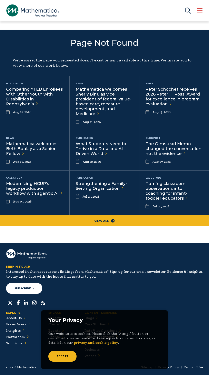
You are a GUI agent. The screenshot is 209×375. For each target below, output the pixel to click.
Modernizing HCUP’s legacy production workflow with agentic (32, 188)
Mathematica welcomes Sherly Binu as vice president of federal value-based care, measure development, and (103, 101)
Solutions (14, 343)
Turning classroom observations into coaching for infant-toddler (166, 191)
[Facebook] (18, 302)
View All (101, 221)
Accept (62, 356)
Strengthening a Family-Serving (101, 186)
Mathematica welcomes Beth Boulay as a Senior (32, 148)
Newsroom (15, 337)
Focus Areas (16, 324)
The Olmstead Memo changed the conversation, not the (174, 148)
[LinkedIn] (26, 302)
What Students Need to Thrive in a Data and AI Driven (101, 148)
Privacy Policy (168, 367)
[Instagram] (34, 302)
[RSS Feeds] (43, 302)
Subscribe (22, 288)
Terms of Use (193, 367)
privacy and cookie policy (96, 342)
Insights (13, 330)
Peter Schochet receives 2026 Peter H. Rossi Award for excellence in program (173, 96)
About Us (14, 318)
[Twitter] (10, 302)
